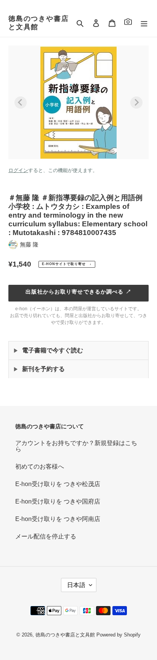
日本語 (76, 585)
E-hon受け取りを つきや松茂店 (57, 484)
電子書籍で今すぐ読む (52, 350)
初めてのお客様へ (39, 466)
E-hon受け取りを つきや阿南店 (57, 519)
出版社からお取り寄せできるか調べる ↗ (78, 292)
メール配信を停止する (45, 536)
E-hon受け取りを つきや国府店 (57, 501)
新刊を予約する (43, 369)
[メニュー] (144, 23)
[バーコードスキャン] (128, 23)
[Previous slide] (20, 102)
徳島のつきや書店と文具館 (38, 23)
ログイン (18, 170)
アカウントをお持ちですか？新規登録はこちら (76, 446)
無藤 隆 (29, 244)
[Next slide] (136, 102)
